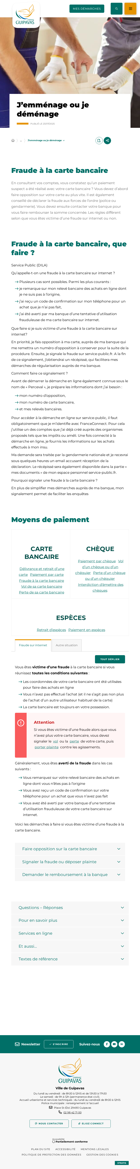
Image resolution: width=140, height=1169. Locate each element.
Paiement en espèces (86, 630)
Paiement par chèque (97, 561)
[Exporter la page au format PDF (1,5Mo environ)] (99, 140)
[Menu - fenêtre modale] (130, 9)
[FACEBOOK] (107, 1044)
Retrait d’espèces (51, 630)
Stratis (121, 1163)
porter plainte (47, 747)
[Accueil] (13, 140)
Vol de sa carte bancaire (41, 586)
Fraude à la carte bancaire (41, 581)
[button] (116, 9)
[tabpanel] (70, 773)
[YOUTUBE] (114, 1044)
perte (74, 741)
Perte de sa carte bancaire (41, 592)
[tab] (33, 645)
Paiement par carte (47, 575)
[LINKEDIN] (121, 1044)
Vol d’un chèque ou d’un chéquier (99, 567)
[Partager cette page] (107, 140)
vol (55, 741)
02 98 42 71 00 (72, 1112)
